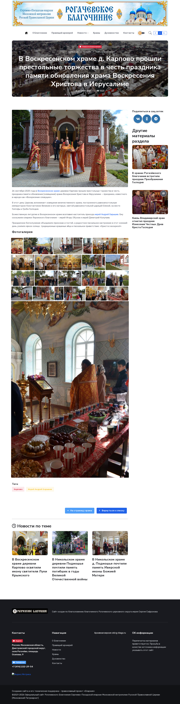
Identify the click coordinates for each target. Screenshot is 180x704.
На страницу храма (81, 510)
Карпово (18, 489)
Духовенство (111, 33)
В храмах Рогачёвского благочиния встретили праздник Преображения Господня (147, 178)
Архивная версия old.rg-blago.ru (110, 633)
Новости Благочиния (91, 47)
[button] (150, 33)
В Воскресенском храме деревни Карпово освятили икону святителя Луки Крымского (29, 567)
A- (156, 33)
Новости (82, 33)
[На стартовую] (26, 33)
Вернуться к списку (113, 510)
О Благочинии (39, 33)
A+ (164, 33)
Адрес (19, 641)
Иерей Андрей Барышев (40, 489)
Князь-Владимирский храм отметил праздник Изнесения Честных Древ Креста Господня (148, 222)
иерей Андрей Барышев (106, 214)
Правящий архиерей (62, 33)
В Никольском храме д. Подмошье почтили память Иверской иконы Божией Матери (109, 567)
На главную (73, 52)
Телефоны (20, 662)
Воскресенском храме (49, 191)
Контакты (128, 33)
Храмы (96, 33)
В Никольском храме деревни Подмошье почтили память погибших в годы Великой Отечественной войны (69, 569)
